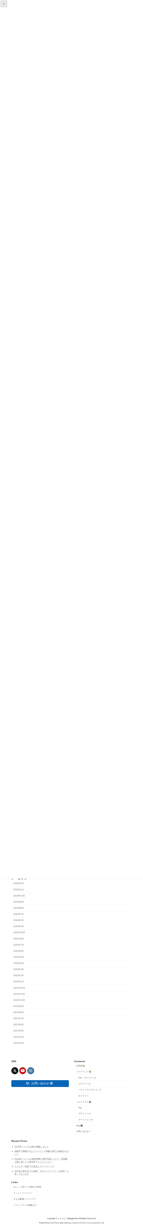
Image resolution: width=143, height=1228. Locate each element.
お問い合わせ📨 (83, 1131)
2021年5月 (18, 1030)
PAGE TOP (136, 1187)
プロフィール (84, 1083)
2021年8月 (18, 1012)
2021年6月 (18, 1024)
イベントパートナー (22, 1193)
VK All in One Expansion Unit (92, 1223)
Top (80, 1108)
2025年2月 (18, 883)
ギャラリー (83, 1096)
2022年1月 (18, 981)
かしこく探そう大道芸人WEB (27, 1187)
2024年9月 (18, 902)
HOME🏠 (80, 1066)
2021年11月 (19, 994)
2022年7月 (18, 944)
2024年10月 (19, 895)
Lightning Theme (71, 1223)
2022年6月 (18, 951)
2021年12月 (19, 987)
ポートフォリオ (85, 1119)
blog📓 (79, 1125)
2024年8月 (18, 908)
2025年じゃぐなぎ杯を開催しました (31, 1146)
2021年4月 (18, 1037)
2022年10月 (19, 932)
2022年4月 (18, 963)
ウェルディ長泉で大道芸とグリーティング (34, 1166)
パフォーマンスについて (89, 1090)
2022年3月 (18, 969)
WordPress (54, 1223)
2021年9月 (18, 1006)
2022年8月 (18, 938)
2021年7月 (18, 1018)
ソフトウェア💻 (83, 1102)
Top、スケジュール (87, 1077)
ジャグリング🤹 (83, 1071)
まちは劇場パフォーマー (24, 1199)
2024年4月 (18, 926)
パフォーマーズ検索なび (24, 1205)
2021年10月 (19, 1000)
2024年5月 (18, 920)
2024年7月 (18, 914)
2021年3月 (18, 1043)
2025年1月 (18, 889)
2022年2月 (18, 975)
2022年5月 (18, 957)
